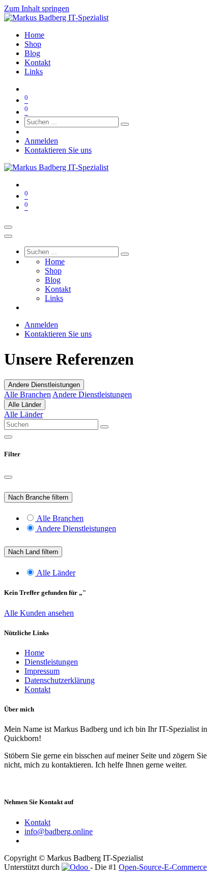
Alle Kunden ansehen (39, 613)
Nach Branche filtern (38, 497)
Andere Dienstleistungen (44, 385)
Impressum (42, 671)
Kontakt (37, 689)
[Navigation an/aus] (8, 227)
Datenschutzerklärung (59, 680)
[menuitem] (34, 35)
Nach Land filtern (33, 552)
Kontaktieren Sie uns (58, 150)
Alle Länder (24, 404)
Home (34, 652)
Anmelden (41, 140)
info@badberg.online (58, 831)
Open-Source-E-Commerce (163, 867)
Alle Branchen (27, 394)
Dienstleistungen (51, 662)
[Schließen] (8, 236)
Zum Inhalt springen (36, 8)
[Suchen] (125, 124)
